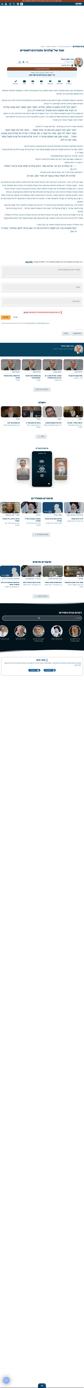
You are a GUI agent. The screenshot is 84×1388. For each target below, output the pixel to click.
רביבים (38, 515)
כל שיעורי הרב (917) (42, 389)
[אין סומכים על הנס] (11, 417)
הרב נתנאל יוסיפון (56, 425)
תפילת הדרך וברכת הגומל (74, 515)
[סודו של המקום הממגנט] (52, 417)
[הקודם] (14, 469)
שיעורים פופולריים (42, 498)
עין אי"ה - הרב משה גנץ (33, 579)
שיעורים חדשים (42, 562)
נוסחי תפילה (58, 515)
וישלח (66, 333)
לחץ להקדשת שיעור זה (42, 69)
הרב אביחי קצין (36, 425)
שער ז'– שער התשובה (12, 515)
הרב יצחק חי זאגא (77, 425)
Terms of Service (41, 323)
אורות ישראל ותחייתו (55, 579)
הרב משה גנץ (58, 585)
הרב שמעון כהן (15, 425)
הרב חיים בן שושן (78, 585)
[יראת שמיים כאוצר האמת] (53, 577)
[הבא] (70, 469)
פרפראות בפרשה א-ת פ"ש (10, 579)
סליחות (80, 579)
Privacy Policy (31, 323)
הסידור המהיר (58, 523)
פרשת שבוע (77, 333)
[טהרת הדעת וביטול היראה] (31, 577)
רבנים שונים (15, 587)
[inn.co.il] (21, 4)
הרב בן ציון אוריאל (14, 523)
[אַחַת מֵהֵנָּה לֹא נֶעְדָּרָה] (73, 370)
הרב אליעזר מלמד (77, 521)
